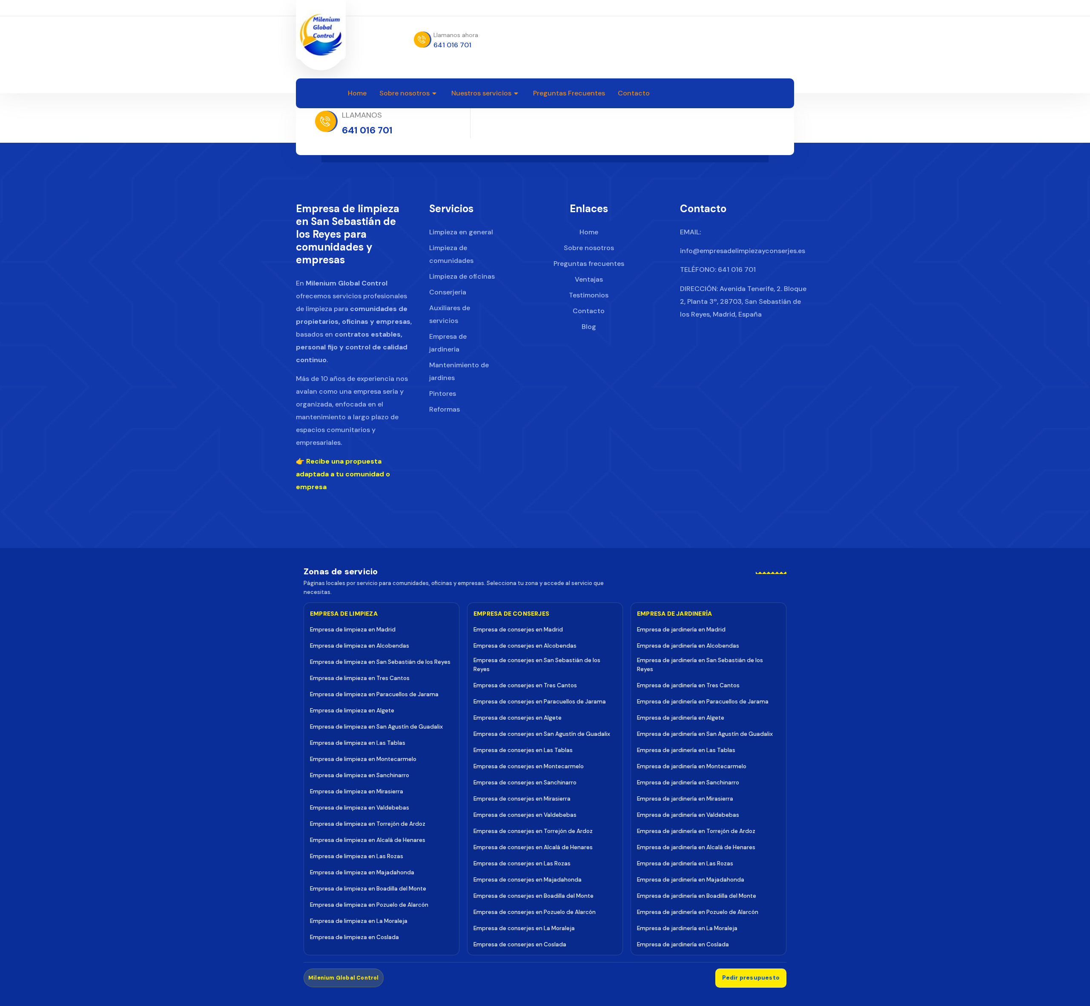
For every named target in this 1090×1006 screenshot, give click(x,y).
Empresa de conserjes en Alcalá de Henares (533, 847)
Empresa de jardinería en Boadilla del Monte (696, 895)
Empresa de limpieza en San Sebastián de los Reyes (380, 662)
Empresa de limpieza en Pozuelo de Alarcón (369, 904)
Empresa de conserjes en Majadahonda (527, 879)
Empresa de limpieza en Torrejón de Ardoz (367, 823)
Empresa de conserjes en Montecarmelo (528, 766)
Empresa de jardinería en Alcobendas (688, 645)
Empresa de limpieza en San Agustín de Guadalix (376, 726)
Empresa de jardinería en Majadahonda (690, 879)
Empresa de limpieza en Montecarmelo (363, 759)
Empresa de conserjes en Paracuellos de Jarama (539, 701)
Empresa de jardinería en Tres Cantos (688, 685)
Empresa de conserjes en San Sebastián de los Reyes (536, 665)
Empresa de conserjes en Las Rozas (522, 863)
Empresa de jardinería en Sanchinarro (688, 782)
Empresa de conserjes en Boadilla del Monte (533, 895)
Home (357, 93)
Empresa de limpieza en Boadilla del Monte (368, 888)
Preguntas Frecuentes (569, 93)
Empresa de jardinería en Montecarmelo (691, 766)
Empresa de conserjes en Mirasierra (522, 798)
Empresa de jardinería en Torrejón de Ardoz (696, 831)
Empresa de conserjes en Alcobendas (525, 645)
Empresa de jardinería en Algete (680, 717)
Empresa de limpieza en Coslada (354, 937)
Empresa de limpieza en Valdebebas (359, 807)
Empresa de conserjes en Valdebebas (525, 815)
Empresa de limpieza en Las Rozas (356, 856)
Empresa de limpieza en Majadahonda (362, 872)
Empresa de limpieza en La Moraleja (358, 921)
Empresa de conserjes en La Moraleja (524, 928)
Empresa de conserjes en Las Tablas (523, 750)
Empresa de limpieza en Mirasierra (356, 791)
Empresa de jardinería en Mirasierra (685, 798)
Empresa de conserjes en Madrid (518, 629)
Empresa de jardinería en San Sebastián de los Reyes (700, 665)
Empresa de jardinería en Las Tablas (686, 750)
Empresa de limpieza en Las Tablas (357, 743)
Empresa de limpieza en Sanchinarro (359, 775)
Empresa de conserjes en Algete (517, 717)
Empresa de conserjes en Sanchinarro (525, 782)
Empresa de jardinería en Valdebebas (688, 815)
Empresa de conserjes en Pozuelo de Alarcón (534, 912)
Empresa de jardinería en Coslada (683, 944)
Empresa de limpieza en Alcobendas (359, 645)
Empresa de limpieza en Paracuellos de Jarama (374, 694)
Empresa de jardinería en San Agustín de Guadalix (705, 734)
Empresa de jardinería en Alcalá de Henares (696, 847)
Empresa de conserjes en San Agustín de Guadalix (541, 734)
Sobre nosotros (404, 93)
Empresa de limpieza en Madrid (353, 629)
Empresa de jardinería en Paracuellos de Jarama (703, 701)
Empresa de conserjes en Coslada (519, 944)
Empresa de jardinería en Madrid (681, 629)
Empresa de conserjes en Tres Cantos (525, 685)
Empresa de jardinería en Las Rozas (685, 863)
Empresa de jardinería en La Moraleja (687, 928)
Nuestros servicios (481, 93)
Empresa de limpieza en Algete (352, 710)
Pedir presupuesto (751, 977)
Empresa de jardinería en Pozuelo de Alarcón (697, 912)
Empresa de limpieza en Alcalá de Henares (367, 840)
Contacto (634, 93)
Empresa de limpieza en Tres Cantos (360, 678)
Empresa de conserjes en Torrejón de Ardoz (533, 831)
